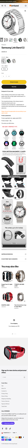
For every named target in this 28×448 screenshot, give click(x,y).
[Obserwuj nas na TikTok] (10, 429)
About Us (3, 388)
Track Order (4, 406)
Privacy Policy (4, 393)
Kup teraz (14, 86)
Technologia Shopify (13, 443)
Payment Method (5, 403)
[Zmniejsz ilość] (3, 76)
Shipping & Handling (6, 398)
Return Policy (4, 396)
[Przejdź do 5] (11, 40)
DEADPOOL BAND (5, 305)
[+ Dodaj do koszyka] (11, 280)
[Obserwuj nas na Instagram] (6, 429)
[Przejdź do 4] (6, 40)
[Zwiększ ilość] (9, 76)
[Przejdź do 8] (25, 40)
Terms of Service (5, 401)
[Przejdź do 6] (15, 40)
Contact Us (4, 391)
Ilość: (2, 73)
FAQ (2, 385)
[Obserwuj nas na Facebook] (2, 429)
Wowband (3, 44)
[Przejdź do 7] (20, 40)
